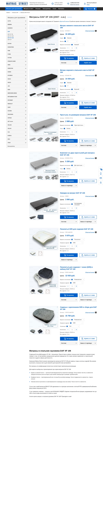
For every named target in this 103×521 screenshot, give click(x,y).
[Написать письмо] (100, 178)
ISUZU (9, 79)
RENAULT (10, 103)
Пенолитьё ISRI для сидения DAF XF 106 (76, 229)
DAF (9, 31)
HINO (9, 64)
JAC (9, 86)
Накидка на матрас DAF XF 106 (72, 193)
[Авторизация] (100, 182)
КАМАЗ (9, 135)
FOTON (9, 57)
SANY (9, 107)
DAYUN (9, 43)
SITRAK (10, 117)
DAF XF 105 (11, 36)
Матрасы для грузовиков (13, 8)
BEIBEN (10, 24)
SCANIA (10, 110)
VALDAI (10, 125)
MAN (9, 89)
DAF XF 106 (11, 37)
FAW (9, 50)
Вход (88, 4)
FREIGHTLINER (12, 61)
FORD (9, 54)
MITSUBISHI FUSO (12, 96)
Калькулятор (47, 8)
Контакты (61, 8)
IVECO (9, 82)
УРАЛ (9, 142)
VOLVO (9, 128)
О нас (54, 8)
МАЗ (9, 139)
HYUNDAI (10, 75)
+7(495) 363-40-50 (74, 2)
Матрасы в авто (28, 8)
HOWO (9, 71)
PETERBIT (10, 100)
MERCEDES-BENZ (12, 93)
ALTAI (9, 21)
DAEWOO (10, 28)
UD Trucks (10, 121)
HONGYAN (10, 68)
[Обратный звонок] (100, 173)
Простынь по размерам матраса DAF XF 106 (78, 115)
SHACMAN (10, 114)
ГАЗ (9, 132)
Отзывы (38, 8)
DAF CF (10, 39)
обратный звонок (64, 21)
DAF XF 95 (10, 34)
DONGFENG (11, 47)
